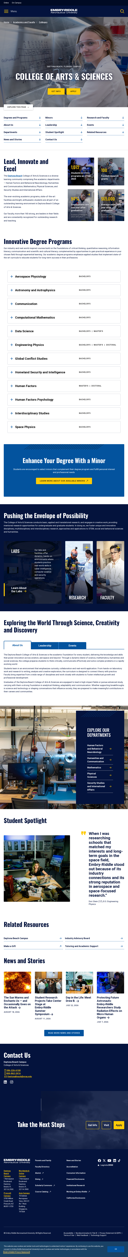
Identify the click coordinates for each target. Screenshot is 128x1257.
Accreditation (72, 1167)
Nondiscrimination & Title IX (86, 1233)
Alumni (38, 1173)
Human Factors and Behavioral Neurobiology (95, 748)
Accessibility (68, 1233)
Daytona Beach (15, 176)
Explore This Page (17, 107)
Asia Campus (24, 1193)
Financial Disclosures (75, 1179)
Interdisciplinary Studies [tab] (53, 413)
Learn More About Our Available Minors (62, 481)
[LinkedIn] (5, 1082)
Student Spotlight (54, 132)
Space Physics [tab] (53, 427)
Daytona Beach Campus (16, 938)
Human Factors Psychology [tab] (53, 399)
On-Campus (16, 3)
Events (90, 125)
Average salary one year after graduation (111, 204)
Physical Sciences (92, 775)
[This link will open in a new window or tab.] (99, 1160)
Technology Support (98, 1235)
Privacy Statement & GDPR (110, 1233)
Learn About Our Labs (18, 589)
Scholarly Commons (43, 1185)
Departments (10, 132)
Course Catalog (41, 1192)
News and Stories (13, 139)
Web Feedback (82, 1235)
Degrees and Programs (15, 117)
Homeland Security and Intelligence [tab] (53, 372)
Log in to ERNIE (107, 1165)
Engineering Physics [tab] (65, 345)
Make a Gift (10, 946)
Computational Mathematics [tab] (53, 317)
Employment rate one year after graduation (80, 204)
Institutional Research (75, 1185)
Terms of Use (69, 1235)
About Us (8, 125)
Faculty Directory (42, 1167)
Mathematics (94, 767)
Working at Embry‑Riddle (76, 1192)
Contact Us (51, 139)
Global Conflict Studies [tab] (53, 358)
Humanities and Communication (95, 760)
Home (6, 22)
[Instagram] (11, 1082)
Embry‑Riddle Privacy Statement (16, 1252)
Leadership (51, 125)
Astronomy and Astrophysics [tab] (53, 290)
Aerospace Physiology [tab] (53, 276)
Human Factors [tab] (58, 386)
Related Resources (96, 132)
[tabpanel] (64, 673)
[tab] (17, 645)
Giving (37, 1179)
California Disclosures (75, 1198)
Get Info (56, 91)
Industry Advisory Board (77, 938)
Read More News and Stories (64, 1033)
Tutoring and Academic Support (81, 946)
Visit (106, 1125)
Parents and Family (43, 1160)
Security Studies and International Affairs (96, 786)
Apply (73, 91)
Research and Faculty (98, 117)
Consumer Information (76, 1173)
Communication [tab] (53, 304)
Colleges (43, 22)
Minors (49, 117)
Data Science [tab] (59, 331)
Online (6, 3)
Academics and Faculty (24, 22)
